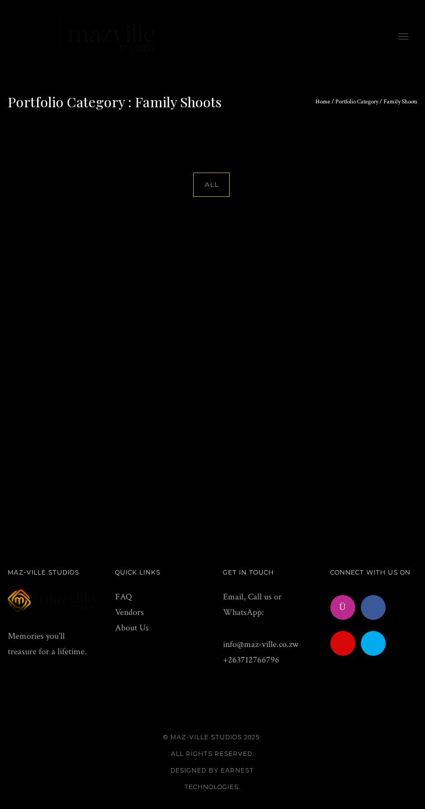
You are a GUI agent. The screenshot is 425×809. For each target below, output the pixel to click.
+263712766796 (251, 660)
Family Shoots (400, 102)
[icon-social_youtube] (345, 643)
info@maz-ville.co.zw (260, 644)
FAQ (123, 597)
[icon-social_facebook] (376, 607)
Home (322, 102)
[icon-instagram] (345, 607)
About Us (132, 628)
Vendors (129, 612)
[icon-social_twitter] (376, 643)
